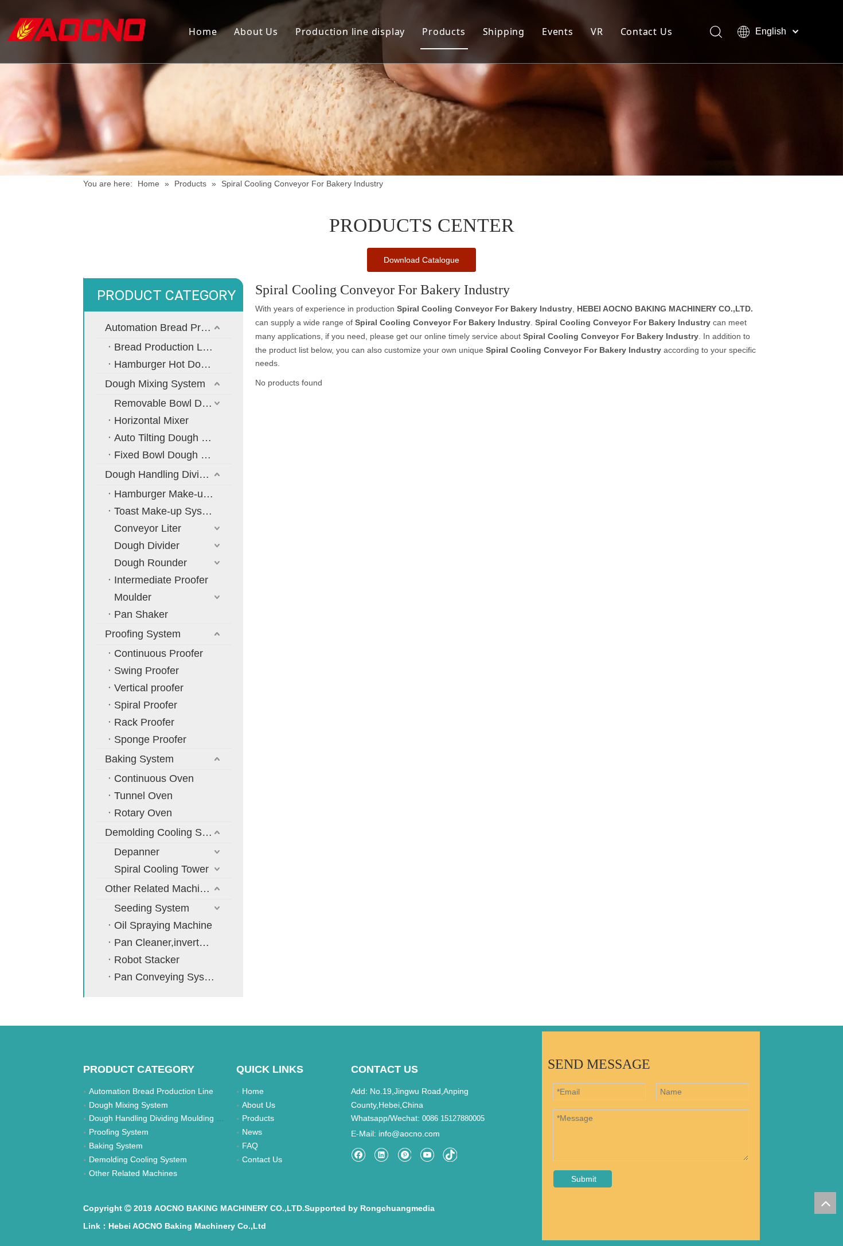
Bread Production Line (165, 347)
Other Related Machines (160, 888)
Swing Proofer (146, 670)
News (252, 1131)
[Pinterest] (404, 1154)
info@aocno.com (409, 1133)
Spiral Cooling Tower (161, 869)
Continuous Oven (154, 778)
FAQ (250, 1145)
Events (557, 31)
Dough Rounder (150, 563)
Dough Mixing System (155, 384)
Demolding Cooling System (167, 832)
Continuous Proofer (158, 653)
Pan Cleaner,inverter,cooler (173, 942)
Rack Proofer (144, 722)
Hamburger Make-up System (173, 494)
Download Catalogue (421, 259)
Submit (583, 1178)
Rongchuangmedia (397, 1208)
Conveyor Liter (147, 528)
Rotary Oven (143, 813)
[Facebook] (358, 1154)
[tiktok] (450, 1154)
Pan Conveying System (167, 977)
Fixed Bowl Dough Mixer (170, 455)
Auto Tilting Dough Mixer (170, 437)
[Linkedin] (381, 1154)
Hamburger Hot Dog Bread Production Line (173, 364)
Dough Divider (146, 545)
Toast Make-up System (166, 511)
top (825, 1203)
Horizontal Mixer (151, 420)
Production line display (350, 31)
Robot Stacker (146, 959)
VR (597, 31)
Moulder (132, 597)
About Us (256, 31)
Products (443, 31)
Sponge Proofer (150, 739)
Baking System (139, 759)
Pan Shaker (141, 614)
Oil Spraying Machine (163, 925)
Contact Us (646, 31)
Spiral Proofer (145, 705)
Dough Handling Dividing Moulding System (168, 474)
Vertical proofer (149, 688)
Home (203, 31)
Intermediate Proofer (161, 580)
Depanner (136, 852)
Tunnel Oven (143, 795)
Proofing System (143, 634)
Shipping (504, 31)
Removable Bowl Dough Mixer (173, 403)
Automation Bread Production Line (168, 327)
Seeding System (151, 908)
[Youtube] (427, 1154)
